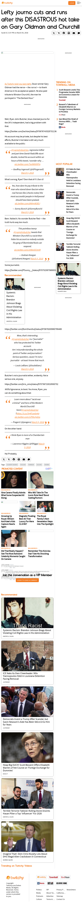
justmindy (6, 682)
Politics (39, 890)
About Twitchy (51, 893)
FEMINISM (31, 465)
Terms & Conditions (51, 899)
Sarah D (4, 33)
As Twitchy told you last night (18, 84)
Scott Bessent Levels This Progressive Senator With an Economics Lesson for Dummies (69, 93)
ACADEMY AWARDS (12, 465)
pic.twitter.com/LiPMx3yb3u (27, 417)
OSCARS (39, 465)
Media (38, 893)
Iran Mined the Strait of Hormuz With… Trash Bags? (68, 121)
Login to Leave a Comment (27, 580)
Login (72, 3)
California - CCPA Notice (61, 893)
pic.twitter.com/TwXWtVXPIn (27, 164)
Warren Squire (8, 860)
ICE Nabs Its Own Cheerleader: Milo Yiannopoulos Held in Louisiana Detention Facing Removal (24, 676)
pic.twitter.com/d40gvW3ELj (27, 203)
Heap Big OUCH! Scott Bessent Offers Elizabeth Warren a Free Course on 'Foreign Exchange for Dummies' (26, 768)
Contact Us (60, 899)
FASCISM (23, 465)
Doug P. (5, 774)
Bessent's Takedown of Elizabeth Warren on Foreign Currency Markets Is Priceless (69, 108)
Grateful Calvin (11, 321)
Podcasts (39, 896)
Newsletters (71, 890)
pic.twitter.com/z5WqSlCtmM (27, 250)
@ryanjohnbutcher (19, 150)
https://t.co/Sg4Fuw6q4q (27, 414)
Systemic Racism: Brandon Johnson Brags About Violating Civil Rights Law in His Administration (67, 283)
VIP (47, 890)
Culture (39, 899)
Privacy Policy (61, 890)
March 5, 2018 (27, 173)
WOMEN (46, 465)
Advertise (49, 896)
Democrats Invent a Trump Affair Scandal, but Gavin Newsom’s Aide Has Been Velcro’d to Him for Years (26, 722)
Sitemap (59, 896)
